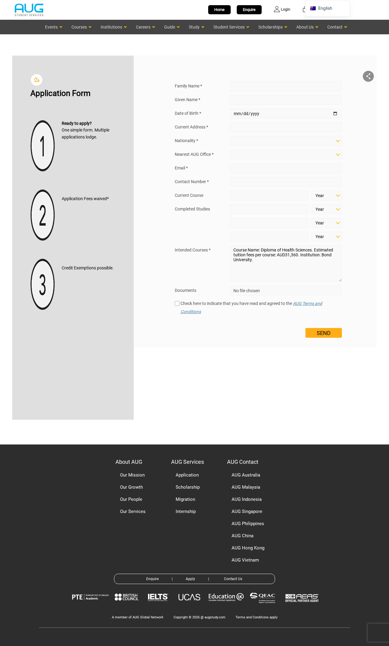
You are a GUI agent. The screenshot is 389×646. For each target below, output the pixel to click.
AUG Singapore (247, 511)
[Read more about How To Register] (303, 606)
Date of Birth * (188, 113)
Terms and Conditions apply (256, 617)
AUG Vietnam (245, 560)
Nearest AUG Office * (194, 154)
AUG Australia (246, 475)
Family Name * (188, 86)
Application (187, 475)
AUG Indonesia (247, 499)
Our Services (133, 511)
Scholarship (188, 487)
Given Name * (187, 99)
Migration (185, 499)
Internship (186, 511)
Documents (185, 290)
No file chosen (246, 290)
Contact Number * (192, 181)
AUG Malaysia (246, 487)
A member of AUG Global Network (138, 617)
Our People (131, 499)
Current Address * (191, 127)
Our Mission (132, 475)
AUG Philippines (248, 523)
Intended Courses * (193, 250)
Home (219, 9)
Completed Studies (192, 209)
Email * (181, 168)
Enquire (249, 9)
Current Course (189, 195)
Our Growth (131, 487)
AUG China (242, 535)
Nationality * (186, 140)
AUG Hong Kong (248, 548)
